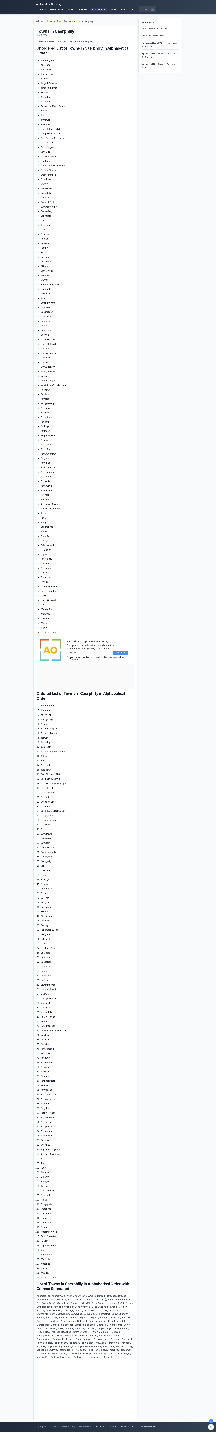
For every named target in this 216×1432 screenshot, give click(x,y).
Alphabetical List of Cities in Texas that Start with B (159, 55)
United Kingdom (64, 21)
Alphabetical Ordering (45, 21)
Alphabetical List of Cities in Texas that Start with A (159, 44)
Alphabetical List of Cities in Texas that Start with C (159, 66)
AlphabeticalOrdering (49, 4)
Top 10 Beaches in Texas (153, 35)
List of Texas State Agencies (154, 28)
